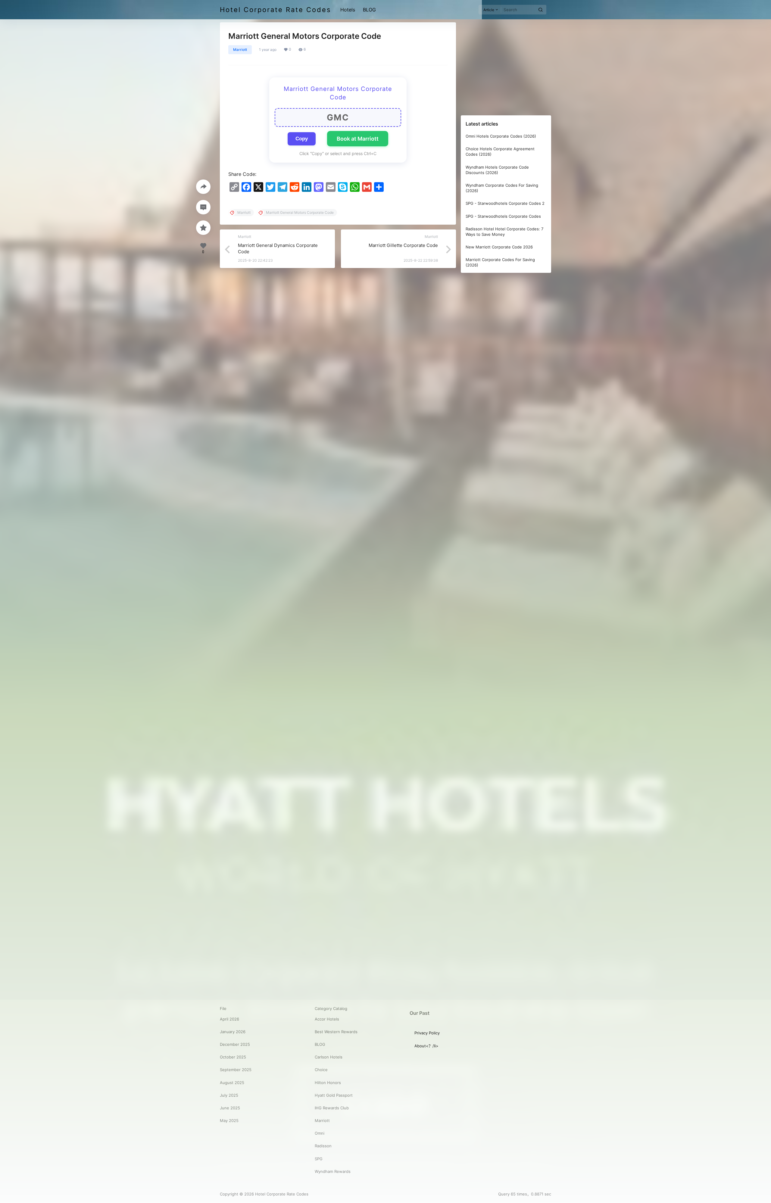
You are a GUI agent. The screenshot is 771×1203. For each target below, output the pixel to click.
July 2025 (229, 1095)
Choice (321, 1069)
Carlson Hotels (328, 1057)
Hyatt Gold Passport (334, 1095)
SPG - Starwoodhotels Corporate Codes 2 (505, 203)
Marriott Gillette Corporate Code (403, 245)
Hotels (347, 10)
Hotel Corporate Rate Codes (281, 1194)
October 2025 (233, 1057)
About (420, 1045)
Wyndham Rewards (333, 1171)
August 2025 (232, 1082)
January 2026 (232, 1031)
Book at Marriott (358, 139)
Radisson (323, 1145)
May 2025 (229, 1120)
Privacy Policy (427, 1032)
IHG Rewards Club (332, 1107)
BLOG (369, 10)
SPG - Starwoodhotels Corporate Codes (503, 216)
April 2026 (229, 1019)
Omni (319, 1133)
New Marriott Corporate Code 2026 (499, 247)
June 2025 (230, 1107)
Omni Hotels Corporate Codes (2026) (501, 136)
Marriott (240, 49)
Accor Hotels (327, 1019)
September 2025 (235, 1069)
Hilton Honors (328, 1082)
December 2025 (235, 1044)
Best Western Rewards (336, 1031)
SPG (319, 1158)
